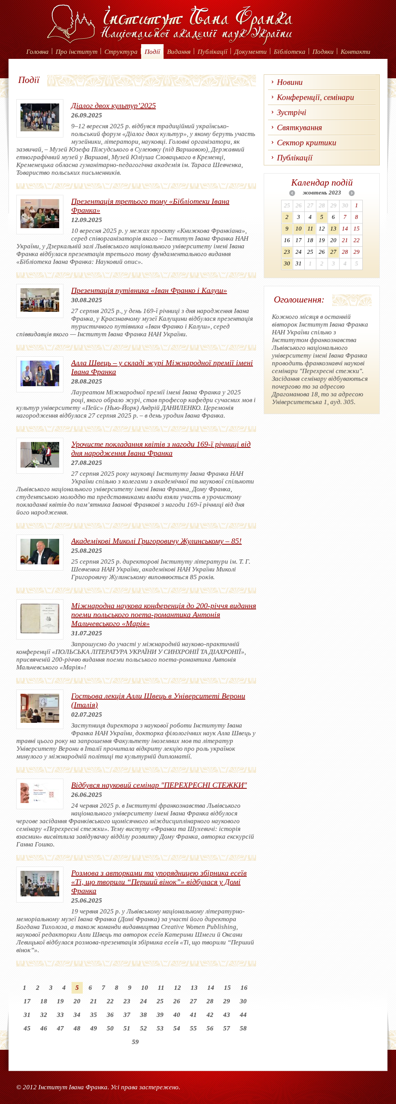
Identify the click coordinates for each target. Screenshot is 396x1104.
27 (193, 1001)
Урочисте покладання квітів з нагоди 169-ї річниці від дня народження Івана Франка (161, 448)
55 (193, 1028)
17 (27, 1001)
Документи (250, 51)
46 (43, 1028)
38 (143, 1014)
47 (60, 1028)
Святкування (299, 127)
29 (226, 1001)
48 (76, 1028)
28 (210, 1001)
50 (110, 1028)
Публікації (212, 51)
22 (110, 1001)
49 (93, 1028)
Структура (121, 51)
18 (43, 1001)
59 (135, 1042)
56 (210, 1028)
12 (177, 987)
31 (27, 1014)
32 (43, 1014)
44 (243, 1014)
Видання (179, 51)
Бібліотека (290, 51)
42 (210, 1014)
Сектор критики (306, 142)
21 (93, 1001)
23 (126, 1001)
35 (93, 1014)
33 (60, 1014)
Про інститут (76, 51)
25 (160, 1001)
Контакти (355, 51)
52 (143, 1028)
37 (126, 1014)
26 (176, 1001)
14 (210, 987)
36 (110, 1014)
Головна (37, 51)
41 (193, 1014)
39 (160, 1014)
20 (76, 1001)
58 (243, 1028)
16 (244, 987)
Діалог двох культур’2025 (113, 105)
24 (143, 1001)
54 (176, 1028)
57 (226, 1028)
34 (76, 1014)
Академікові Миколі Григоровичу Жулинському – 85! (156, 541)
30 (243, 1001)
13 (194, 987)
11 (161, 987)
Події (152, 51)
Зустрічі (291, 112)
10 (144, 987)
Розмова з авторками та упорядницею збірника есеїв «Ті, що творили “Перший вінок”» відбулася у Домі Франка (159, 881)
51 (126, 1028)
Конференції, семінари (315, 97)
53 (160, 1028)
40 (176, 1014)
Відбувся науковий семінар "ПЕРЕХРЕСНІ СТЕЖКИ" (159, 785)
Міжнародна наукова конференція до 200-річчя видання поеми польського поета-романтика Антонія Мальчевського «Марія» (163, 614)
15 (227, 987)
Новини (290, 82)
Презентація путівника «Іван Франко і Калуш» (149, 290)
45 (27, 1028)
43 (226, 1014)
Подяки (323, 51)
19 (60, 1001)
